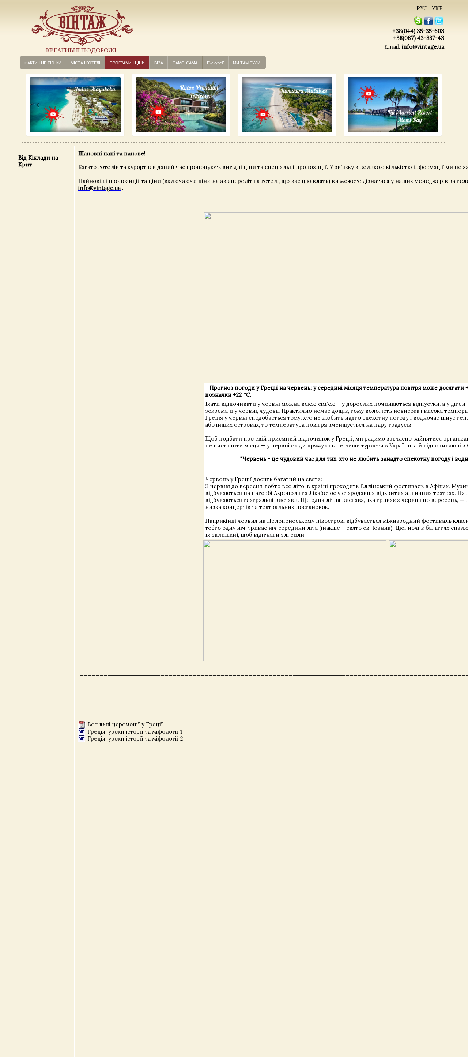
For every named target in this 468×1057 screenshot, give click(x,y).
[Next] (111, 105)
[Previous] (30, 105)
